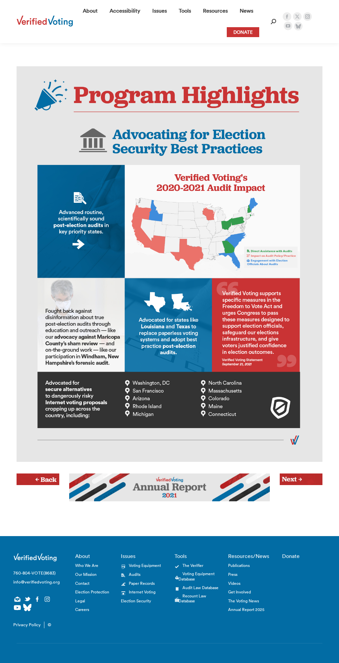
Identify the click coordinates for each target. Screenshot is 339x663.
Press (232, 574)
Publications (239, 565)
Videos (234, 583)
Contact (82, 583)
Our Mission (86, 574)
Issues (128, 556)
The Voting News (243, 600)
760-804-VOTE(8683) (34, 573)
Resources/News (248, 556)
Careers (82, 609)
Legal (80, 600)
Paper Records (142, 583)
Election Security (136, 600)
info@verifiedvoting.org (35, 582)
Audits (134, 574)
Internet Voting (142, 591)
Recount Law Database (192, 598)
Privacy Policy (27, 625)
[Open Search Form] (273, 21)
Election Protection (92, 591)
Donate (291, 556)
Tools (180, 556)
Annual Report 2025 (246, 609)
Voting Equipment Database (196, 576)
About (82, 556)
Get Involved (239, 591)
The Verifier (192, 565)
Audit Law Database (200, 587)
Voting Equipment (145, 565)
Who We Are (86, 565)
